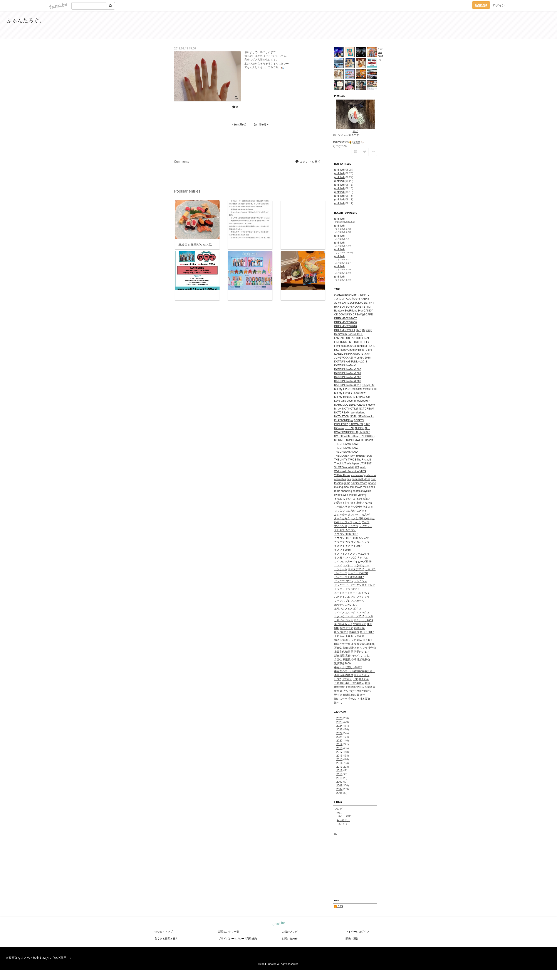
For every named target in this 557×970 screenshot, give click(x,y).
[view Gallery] (356, 152)
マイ (355, 131)
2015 (339, 759)
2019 (339, 744)
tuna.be (278, 924)
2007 (339, 789)
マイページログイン (357, 931)
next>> (380, 57)
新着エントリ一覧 (228, 931)
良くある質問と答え (166, 938)
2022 (339, 733)
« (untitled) (239, 124)
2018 (339, 748)
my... (339, 812)
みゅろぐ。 (343, 820)
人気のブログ (289, 931)
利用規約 (251, 938)
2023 (339, 729)
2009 (339, 781)
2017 (339, 751)
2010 (339, 778)
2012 (339, 770)
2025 (339, 722)
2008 (339, 785)
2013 (339, 766)
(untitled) (339, 169)
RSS (340, 906)
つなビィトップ (163, 931)
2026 (339, 718)
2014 (339, 763)
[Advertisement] (500, 26)
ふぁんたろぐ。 (25, 20)
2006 (339, 792)
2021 (339, 736)
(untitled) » (261, 124)
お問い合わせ (289, 938)
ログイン (499, 5)
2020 (339, 740)
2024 (339, 725)
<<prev (380, 50)
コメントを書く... (311, 161)
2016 (339, 755)
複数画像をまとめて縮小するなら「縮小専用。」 (38, 957)
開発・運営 (352, 938)
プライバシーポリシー (231, 938)
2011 (339, 774)
